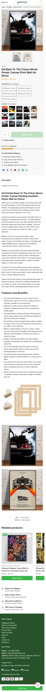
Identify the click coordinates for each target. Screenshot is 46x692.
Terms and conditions (9, 628)
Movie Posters (17, 7)
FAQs (4, 637)
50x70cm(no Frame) (9, 99)
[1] (5, 109)
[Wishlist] (29, 535)
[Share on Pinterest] (11, 170)
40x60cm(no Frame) (24, 93)
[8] (19, 124)
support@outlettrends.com (16, 653)
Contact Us (6, 640)
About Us (5, 635)
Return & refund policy (9, 625)
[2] (12, 116)
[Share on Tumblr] (19, 170)
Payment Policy (7, 633)
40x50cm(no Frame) (9, 93)
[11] (19, 109)
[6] (5, 124)
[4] (26, 116)
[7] (12, 124)
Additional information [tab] (10, 186)
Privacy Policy (7, 630)
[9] (26, 124)
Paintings (9, 7)
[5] (34, 116)
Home (3, 7)
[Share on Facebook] (3, 170)
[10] (12, 109)
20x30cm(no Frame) (9, 88)
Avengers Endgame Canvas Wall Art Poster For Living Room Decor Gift (15, 569)
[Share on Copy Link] (27, 170)
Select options (17, 578)
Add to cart (22, 688)
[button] (8, 133)
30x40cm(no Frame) (24, 88)
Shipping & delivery (8, 623)
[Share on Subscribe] (23, 170)
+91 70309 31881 (13, 651)
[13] (34, 109)
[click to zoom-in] (22, 30)
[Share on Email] (15, 170)
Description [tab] (6, 180)
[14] (5, 116)
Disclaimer (5, 642)
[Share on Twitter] (7, 170)
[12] (26, 109)
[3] (19, 116)
